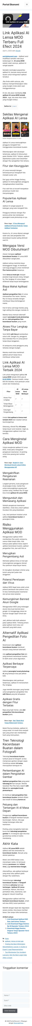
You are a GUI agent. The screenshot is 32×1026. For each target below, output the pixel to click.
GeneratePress (18, 1023)
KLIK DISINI (7, 379)
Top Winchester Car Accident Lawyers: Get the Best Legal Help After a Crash (15, 955)
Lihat (14, 106)
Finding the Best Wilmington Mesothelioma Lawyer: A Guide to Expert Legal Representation (15, 946)
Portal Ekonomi (11, 4)
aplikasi (7, 941)
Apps (7, 938)
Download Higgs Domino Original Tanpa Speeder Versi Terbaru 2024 (18, 930)
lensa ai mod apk (17, 941)
